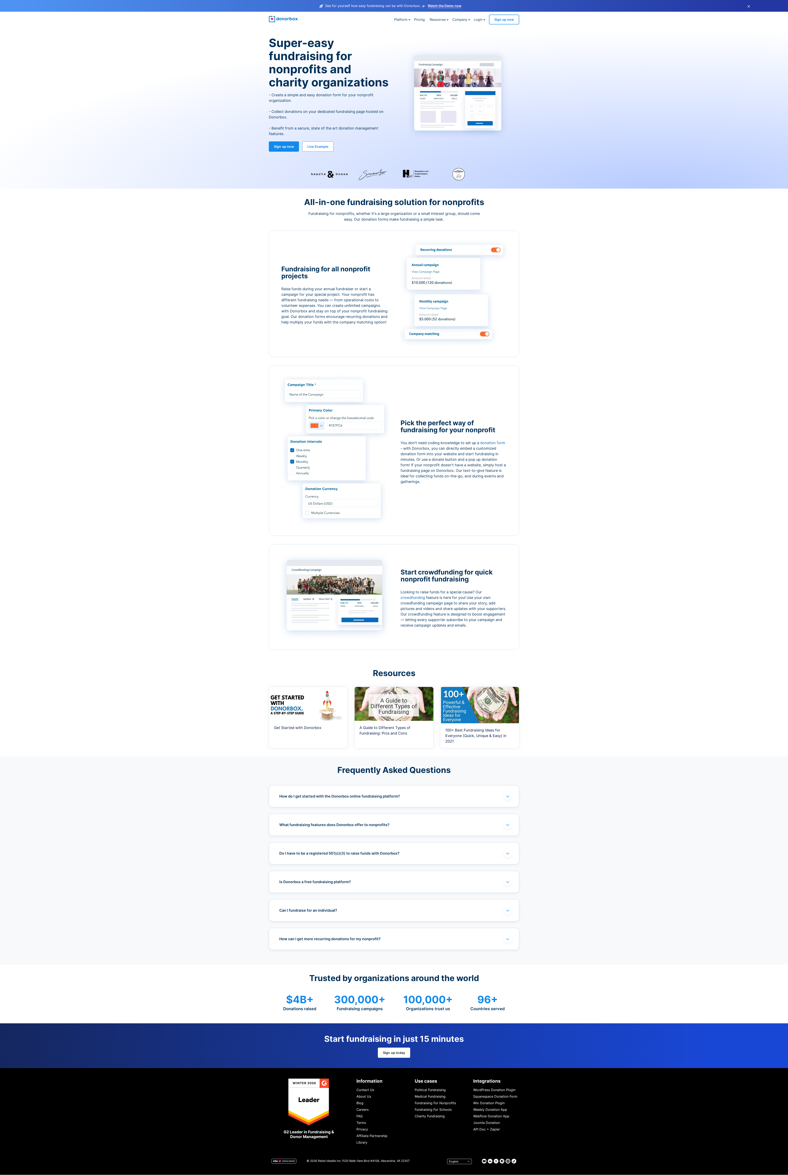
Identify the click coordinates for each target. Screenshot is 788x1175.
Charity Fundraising (430, 1116)
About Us (363, 1096)
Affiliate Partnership (371, 1136)
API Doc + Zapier (486, 1129)
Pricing (419, 19)
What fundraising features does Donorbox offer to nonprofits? (334, 825)
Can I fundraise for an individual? (308, 910)
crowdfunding (413, 597)
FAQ (359, 1116)
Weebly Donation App (490, 1109)
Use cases (426, 1081)
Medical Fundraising (430, 1096)
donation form (492, 443)
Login (478, 19)
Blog (359, 1103)
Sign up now (504, 19)
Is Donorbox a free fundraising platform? (315, 882)
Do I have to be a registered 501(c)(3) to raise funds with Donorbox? (339, 853)
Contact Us (365, 1090)
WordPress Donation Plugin (494, 1090)
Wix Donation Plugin (489, 1103)
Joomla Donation (486, 1123)
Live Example (317, 146)
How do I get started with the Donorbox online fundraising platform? (339, 796)
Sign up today (394, 1053)
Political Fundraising (430, 1090)
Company (459, 19)
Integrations (487, 1081)
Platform (401, 19)
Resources (438, 19)
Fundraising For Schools (433, 1109)
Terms (361, 1123)
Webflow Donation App (491, 1116)
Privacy (362, 1129)
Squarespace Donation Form (495, 1096)
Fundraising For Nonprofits (435, 1103)
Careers (362, 1109)
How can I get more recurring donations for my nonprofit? (330, 939)
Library (361, 1142)
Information (369, 1081)
